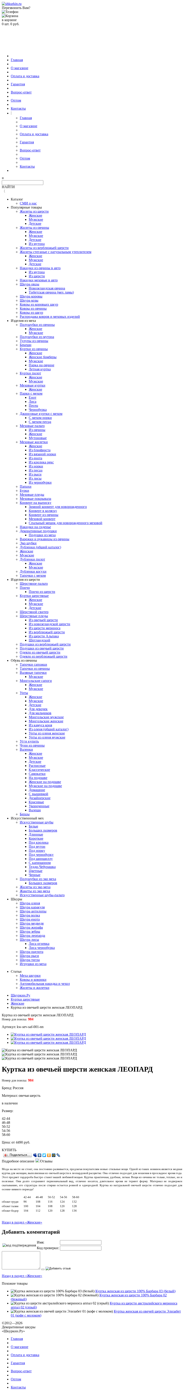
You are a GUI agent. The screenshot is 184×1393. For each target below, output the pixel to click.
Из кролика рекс (41, 462)
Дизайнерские (39, 798)
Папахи (25, 486)
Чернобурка (38, 410)
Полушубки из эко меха (38, 879)
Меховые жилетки (34, 442)
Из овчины (37, 430)
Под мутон (37, 846)
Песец (33, 405)
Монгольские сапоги (36, 681)
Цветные (35, 871)
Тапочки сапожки (33, 664)
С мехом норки (40, 418)
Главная (17, 60)
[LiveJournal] (58, 1155)
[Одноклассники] (49, 1155)
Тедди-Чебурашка (42, 867)
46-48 (6, 1122)
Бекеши (25, 345)
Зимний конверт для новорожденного (58, 507)
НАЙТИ (8, 187)
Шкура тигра (30, 960)
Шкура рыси (29, 956)
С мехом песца (40, 422)
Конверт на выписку (35, 503)
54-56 (6, 1131)
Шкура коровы (31, 296)
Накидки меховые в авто (39, 280)
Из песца (35, 470)
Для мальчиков (40, 713)
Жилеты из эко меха (35, 887)
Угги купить (29, 741)
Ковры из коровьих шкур (39, 304)
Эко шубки (28, 543)
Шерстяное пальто (34, 583)
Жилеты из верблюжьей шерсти (44, 248)
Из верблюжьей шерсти (47, 632)
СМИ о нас (28, 203)
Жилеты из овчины (34, 227)
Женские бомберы (43, 357)
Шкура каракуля (32, 907)
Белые (33, 826)
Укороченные (39, 806)
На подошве (38, 778)
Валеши (35, 810)
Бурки (24, 490)
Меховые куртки (32, 385)
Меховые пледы (32, 494)
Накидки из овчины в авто (40, 268)
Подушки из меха (42, 535)
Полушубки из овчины (37, 325)
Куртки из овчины (34, 349)
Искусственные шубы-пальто (42, 895)
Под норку (37, 850)
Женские (35, 215)
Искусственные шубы (36, 822)
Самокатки (37, 774)
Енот (32, 397)
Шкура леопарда (32, 935)
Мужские (36, 219)
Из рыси (35, 474)
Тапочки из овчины (35, 668)
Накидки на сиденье (35, 527)
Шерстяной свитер (34, 612)
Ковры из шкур (31, 312)
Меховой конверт (42, 519)
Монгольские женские (46, 721)
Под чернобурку (41, 855)
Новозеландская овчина (47, 288)
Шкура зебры (30, 931)
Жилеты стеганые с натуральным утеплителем (55, 252)
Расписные (37, 766)
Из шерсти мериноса (44, 628)
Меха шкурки (30, 975)
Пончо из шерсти (42, 592)
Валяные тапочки (33, 672)
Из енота (35, 458)
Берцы (25, 814)
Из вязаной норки (42, 454)
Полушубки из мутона (37, 337)
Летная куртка (40, 369)
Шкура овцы (29, 284)
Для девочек (38, 709)
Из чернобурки (40, 482)
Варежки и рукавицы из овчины (44, 539)
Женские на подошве (45, 782)
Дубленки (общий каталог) (40, 547)
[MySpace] (35, 1155)
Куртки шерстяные (34, 596)
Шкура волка (30, 915)
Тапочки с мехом (33, 575)
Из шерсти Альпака (44, 636)
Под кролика (38, 842)
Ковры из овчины (33, 308)
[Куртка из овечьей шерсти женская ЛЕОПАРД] (48, 1034)
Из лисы (35, 478)
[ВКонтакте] (39, 1155)
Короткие (36, 838)
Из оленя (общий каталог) (48, 729)
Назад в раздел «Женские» (22, 1222)
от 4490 (17, 1142)
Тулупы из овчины (34, 341)
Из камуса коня (40, 725)
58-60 (6, 1135)
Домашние (37, 790)
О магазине (19, 68)
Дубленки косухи (33, 571)
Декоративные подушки (38, 531)
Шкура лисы (29, 939)
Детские (35, 223)
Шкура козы (29, 300)
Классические (39, 770)
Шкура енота (30, 919)
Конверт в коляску (43, 511)
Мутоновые (38, 438)
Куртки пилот (30, 373)
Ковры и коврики (33, 979)
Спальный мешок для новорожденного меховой (65, 523)
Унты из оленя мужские (47, 737)
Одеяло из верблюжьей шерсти (43, 656)
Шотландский (39, 640)
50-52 (6, 1126)
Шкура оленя (30, 903)
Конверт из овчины (43, 515)
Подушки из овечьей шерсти (42, 648)
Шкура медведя (32, 923)
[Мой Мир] (53, 1155)
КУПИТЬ (9, 1150)
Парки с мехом (31, 393)
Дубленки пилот (32, 559)
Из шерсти (37, 276)
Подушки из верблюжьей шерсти (45, 644)
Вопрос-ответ (21, 92)
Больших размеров (43, 830)
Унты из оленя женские (47, 733)
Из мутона (37, 244)
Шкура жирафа (31, 927)
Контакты (18, 108)
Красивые (36, 802)
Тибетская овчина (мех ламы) (51, 292)
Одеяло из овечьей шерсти (40, 652)
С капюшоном (40, 863)
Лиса (32, 401)
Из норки (36, 466)
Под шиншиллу (41, 859)
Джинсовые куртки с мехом (41, 414)
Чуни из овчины (32, 745)
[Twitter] (44, 1155)
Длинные (36, 834)
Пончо (25, 588)
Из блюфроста (39, 450)
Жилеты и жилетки (34, 988)
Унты (24, 693)
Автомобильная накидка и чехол (45, 984)
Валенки (26, 749)
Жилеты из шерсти (34, 211)
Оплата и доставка (25, 76)
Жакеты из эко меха (35, 891)
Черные (34, 875)
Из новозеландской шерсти (49, 624)
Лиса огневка (39, 944)
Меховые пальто (32, 426)
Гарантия (18, 84)
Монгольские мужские (46, 717)
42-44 (6, 1118)
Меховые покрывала (35, 499)
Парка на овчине (41, 365)
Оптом (16, 100)
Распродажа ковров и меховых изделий (50, 316)
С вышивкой (38, 794)
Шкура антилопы (33, 911)
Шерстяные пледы (34, 616)
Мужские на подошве (45, 786)
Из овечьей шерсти (43, 620)
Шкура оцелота (31, 952)
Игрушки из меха (33, 964)
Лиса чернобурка (42, 948)
